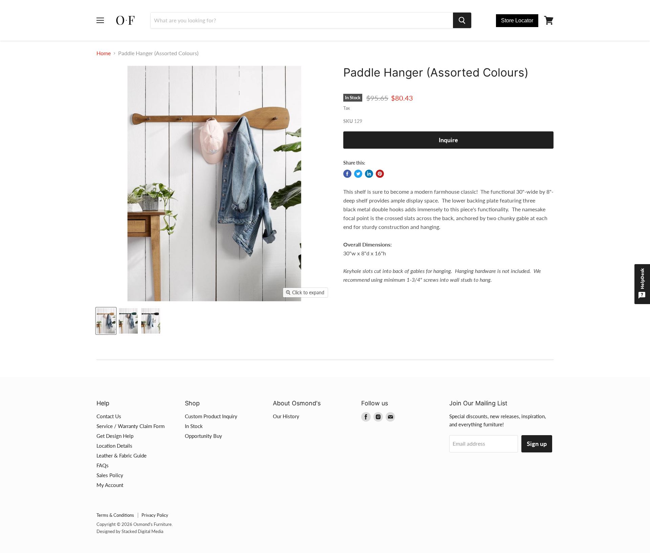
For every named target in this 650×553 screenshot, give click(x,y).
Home (103, 53)
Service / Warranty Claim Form (130, 426)
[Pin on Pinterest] (380, 174)
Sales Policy (109, 475)
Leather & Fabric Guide (121, 455)
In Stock (194, 426)
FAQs (102, 465)
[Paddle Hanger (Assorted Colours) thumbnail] (106, 320)
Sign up (537, 443)
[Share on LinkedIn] (369, 174)
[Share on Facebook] (347, 174)
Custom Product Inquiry (211, 416)
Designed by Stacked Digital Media (129, 531)
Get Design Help (114, 436)
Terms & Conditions (115, 515)
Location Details (114, 446)
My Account (109, 485)
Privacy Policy (155, 515)
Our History (286, 416)
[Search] (462, 20)
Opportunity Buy (203, 436)
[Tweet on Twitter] (358, 174)
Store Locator (517, 20)
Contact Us (108, 416)
